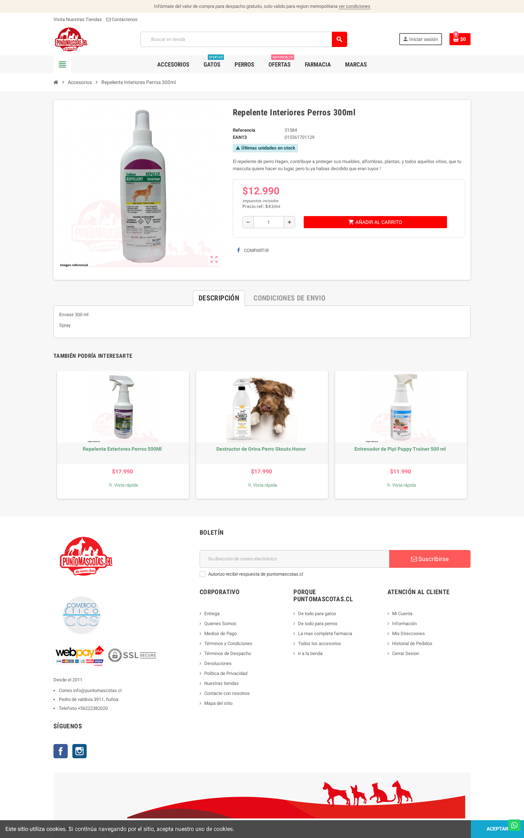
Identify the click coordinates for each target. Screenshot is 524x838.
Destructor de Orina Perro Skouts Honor (261, 449)
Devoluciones (218, 663)
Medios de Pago (220, 633)
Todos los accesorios (319, 643)
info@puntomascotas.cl (97, 690)
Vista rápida (123, 485)
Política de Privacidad (225, 673)
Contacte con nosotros (227, 693)
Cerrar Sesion (405, 653)
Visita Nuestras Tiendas (77, 19)
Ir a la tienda (310, 653)
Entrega (212, 613)
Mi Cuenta (402, 613)
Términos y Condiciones (228, 643)
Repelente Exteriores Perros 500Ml (122, 449)
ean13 (240, 137)
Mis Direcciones (408, 633)
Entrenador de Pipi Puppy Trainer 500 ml (400, 449)
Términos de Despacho (227, 653)
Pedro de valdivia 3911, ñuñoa (88, 699)
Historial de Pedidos (412, 643)
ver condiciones (354, 6)
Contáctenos (124, 19)
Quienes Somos (220, 623)
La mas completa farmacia (325, 633)
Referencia (244, 130)
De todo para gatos (317, 613)
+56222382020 (93, 708)
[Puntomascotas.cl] (71, 39)
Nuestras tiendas (221, 683)
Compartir (256, 250)
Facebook (60, 751)
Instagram (79, 751)
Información (404, 623)
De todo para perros (318, 623)
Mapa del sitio (218, 703)
